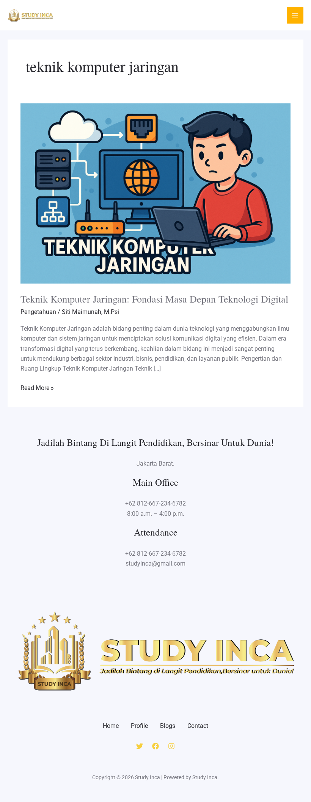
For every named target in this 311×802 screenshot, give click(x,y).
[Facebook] (155, 746)
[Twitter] (139, 746)
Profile (139, 725)
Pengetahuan (38, 311)
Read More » (37, 387)
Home (111, 725)
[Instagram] (171, 746)
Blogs (167, 725)
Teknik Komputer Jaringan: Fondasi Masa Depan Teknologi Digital (154, 298)
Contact (197, 725)
